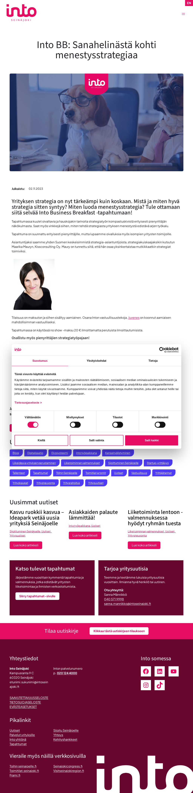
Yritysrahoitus (71, 482)
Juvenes (133, 317)
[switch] (75, 425)
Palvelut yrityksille (22, 735)
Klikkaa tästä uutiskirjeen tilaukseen (119, 631)
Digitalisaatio (35, 452)
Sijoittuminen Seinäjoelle (123, 462)
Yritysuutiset (95, 482)
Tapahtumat (40, 472)
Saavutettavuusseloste (29, 698)
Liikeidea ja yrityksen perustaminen (34, 462)
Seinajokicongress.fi (67, 766)
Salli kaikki (152, 440)
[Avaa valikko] (183, 14)
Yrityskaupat (20, 482)
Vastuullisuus (139, 472)
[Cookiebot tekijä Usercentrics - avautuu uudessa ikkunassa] (162, 350)
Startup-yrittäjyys (158, 462)
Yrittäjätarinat (163, 472)
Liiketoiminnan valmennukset (82, 462)
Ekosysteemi (59, 452)
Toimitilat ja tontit (96, 472)
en (189, 3)
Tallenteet (19, 472)
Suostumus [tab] (40, 360)
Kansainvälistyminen (117, 452)
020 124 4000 (67, 673)
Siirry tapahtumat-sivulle (37, 596)
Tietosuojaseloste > (28, 402)
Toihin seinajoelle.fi (23, 766)
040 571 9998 (114, 599)
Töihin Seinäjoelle (66, 472)
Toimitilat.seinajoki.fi (24, 771)
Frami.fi (15, 775)
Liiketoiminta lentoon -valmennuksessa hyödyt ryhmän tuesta (155, 517)
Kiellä (41, 440)
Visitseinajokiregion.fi (68, 771)
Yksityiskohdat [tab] (96, 360)
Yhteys (58, 735)
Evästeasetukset (23, 707)
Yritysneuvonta (45, 482)
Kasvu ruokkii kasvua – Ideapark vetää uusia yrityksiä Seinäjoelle (37, 517)
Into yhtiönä (18, 739)
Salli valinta (96, 440)
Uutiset (118, 472)
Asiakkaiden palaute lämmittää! (93, 515)
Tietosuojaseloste (25, 702)
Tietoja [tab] (153, 360)
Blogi (16, 452)
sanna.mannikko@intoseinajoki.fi (127, 604)
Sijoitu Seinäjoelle (66, 730)
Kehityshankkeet (65, 739)
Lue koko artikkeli (28, 546)
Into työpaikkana (86, 452)
